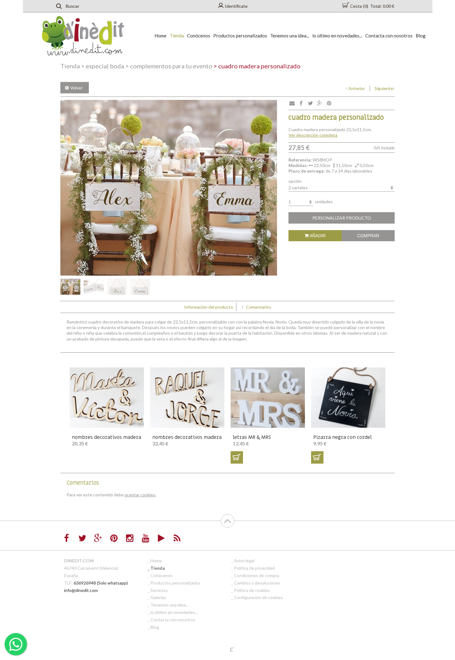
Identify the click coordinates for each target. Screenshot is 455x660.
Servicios (159, 590)
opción (294, 181)
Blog (421, 35)
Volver (76, 87)
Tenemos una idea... (289, 35)
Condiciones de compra (256, 575)
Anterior (357, 88)
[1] (237, 457)
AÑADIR (317, 235)
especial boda (102, 66)
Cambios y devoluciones (257, 582)
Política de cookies (252, 590)
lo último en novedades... (337, 35)
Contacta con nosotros (389, 35)
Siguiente (384, 88)
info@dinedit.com (81, 590)
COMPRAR (368, 235)
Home (160, 35)
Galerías (158, 597)
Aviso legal (244, 560)
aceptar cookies (140, 494)
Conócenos (198, 35)
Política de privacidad (254, 568)
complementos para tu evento (168, 66)
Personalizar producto (341, 218)
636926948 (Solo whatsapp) (101, 582)
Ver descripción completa (312, 135)
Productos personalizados (240, 35)
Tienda (177, 35)
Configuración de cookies (258, 597)
